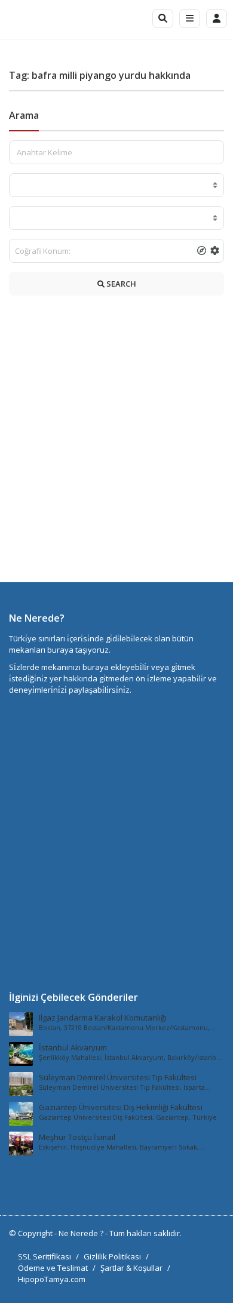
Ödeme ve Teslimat (53, 1267)
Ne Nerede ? (82, 1233)
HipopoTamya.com (51, 1279)
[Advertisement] (116, 441)
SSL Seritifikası (44, 1256)
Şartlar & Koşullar (131, 1267)
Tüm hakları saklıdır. (145, 1233)
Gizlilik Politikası (112, 1256)
